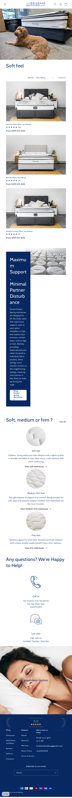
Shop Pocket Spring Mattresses (18, 395)
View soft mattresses (34, 466)
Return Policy (26, 751)
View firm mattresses (34, 548)
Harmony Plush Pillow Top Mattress (18, 124)
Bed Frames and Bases (10, 741)
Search (24, 735)
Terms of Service (27, 756)
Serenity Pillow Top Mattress (16, 177)
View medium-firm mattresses (34, 509)
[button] (5, 4)
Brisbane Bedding (17, 792)
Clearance (10, 759)
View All (63, 422)
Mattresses (10, 735)
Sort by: (31, 78)
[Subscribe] (55, 773)
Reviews (9, 748)
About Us (25, 740)
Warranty (25, 746)
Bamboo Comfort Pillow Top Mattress (19, 231)
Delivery (9, 754)
